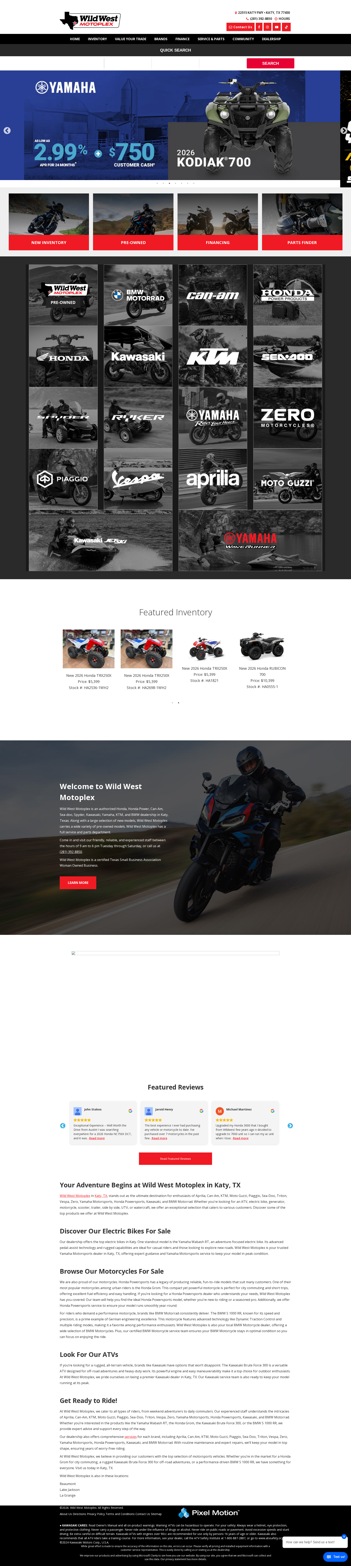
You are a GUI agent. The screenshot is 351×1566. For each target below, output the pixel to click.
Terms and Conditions (120, 1397)
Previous (62, 1006)
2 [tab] (178, 586)
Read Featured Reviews (175, 1042)
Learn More (78, 766)
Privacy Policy (96, 1397)
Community (243, 39)
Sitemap (156, 1397)
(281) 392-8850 (71, 735)
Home (75, 39)
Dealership (271, 39)
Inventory (97, 39)
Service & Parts (211, 39)
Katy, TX (101, 1079)
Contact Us (142, 1397)
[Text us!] (335, 1558)
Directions (79, 1397)
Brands (160, 39)
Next (289, 1006)
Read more (98, 1021)
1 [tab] (172, 586)
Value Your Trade (130, 39)
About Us (66, 1397)
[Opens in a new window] (286, 27)
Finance (183, 39)
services (131, 1320)
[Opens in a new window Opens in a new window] (259, 27)
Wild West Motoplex (75, 1079)
